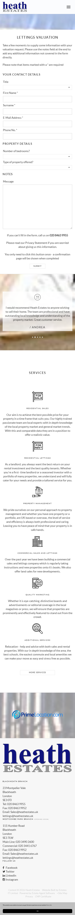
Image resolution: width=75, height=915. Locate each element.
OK (38, 911)
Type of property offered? (18, 162)
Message (8, 181)
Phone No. (10, 130)
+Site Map (62, 893)
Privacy (29, 896)
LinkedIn (10, 875)
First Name (10, 92)
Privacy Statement (36, 242)
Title (5, 81)
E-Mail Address (13, 117)
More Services (37, 672)
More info (49, 905)
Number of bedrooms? (16, 151)
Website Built (48, 890)
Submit (37, 266)
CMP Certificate (43, 896)
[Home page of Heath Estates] (13, 7)
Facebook (11, 867)
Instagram (11, 879)
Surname (9, 105)
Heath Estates (32, 890)
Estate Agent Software (43, 893)
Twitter (9, 871)
